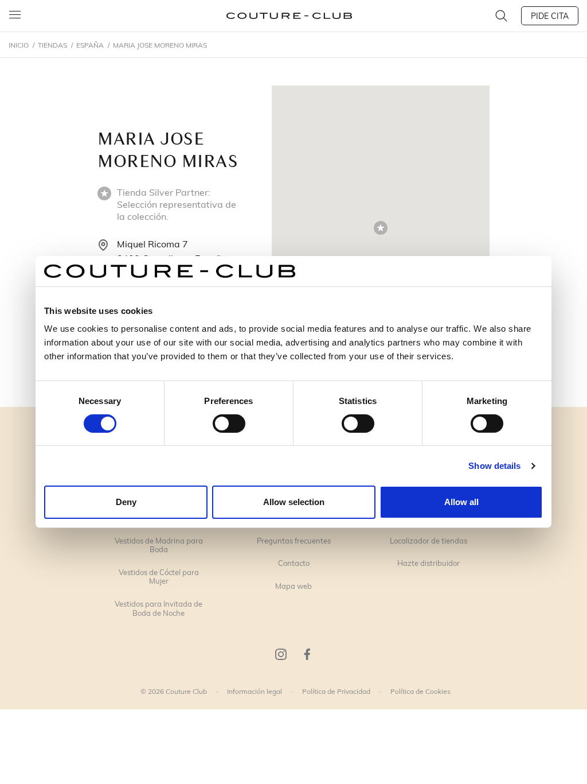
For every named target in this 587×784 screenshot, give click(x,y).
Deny (126, 502)
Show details (494, 466)
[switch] (229, 423)
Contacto (294, 563)
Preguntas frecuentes (294, 541)
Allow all (461, 502)
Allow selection (293, 502)
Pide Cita (550, 15)
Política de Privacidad (336, 691)
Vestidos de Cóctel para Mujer (159, 577)
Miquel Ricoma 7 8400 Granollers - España (172, 251)
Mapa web (293, 586)
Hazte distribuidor (428, 563)
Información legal (254, 691)
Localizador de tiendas (428, 541)
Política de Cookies (420, 691)
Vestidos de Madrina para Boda (159, 545)
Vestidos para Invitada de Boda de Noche (158, 609)
